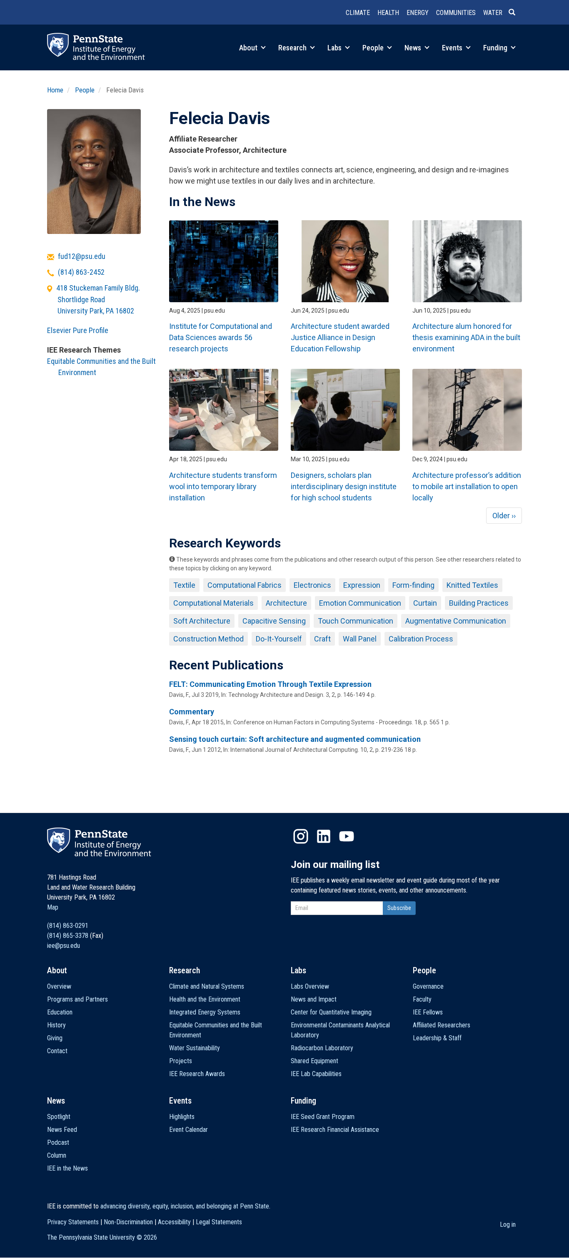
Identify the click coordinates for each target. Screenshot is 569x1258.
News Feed (62, 1130)
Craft (322, 638)
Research (293, 47)
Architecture (286, 603)
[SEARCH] (515, 13)
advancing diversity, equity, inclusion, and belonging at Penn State (184, 1206)
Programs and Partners (77, 999)
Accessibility (174, 1222)
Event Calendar (188, 1130)
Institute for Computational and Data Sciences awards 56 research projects (220, 337)
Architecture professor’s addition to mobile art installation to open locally (466, 486)
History (56, 1025)
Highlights (182, 1117)
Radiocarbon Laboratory (322, 1048)
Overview (59, 986)
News (413, 47)
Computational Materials (213, 603)
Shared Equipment (314, 1061)
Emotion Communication (360, 603)
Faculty (422, 999)
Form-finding (413, 585)
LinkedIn (323, 836)
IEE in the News (67, 1168)
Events (453, 47)
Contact (57, 1051)
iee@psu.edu (63, 946)
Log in (508, 1224)
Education (59, 1012)
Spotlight (58, 1117)
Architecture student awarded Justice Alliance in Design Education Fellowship (340, 337)
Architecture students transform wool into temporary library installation (223, 486)
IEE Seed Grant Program (322, 1117)
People (373, 47)
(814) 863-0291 (67, 926)
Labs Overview (310, 986)
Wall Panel (360, 638)
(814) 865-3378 (67, 936)
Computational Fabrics (244, 585)
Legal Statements (219, 1222)
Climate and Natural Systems (206, 986)
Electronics (312, 585)
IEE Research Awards (197, 1074)
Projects (180, 1061)
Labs (335, 47)
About (249, 47)
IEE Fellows (428, 1012)
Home (55, 90)
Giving (54, 1038)
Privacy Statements (73, 1222)
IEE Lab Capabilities (316, 1074)
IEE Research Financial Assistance (335, 1130)
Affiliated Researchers (441, 1025)
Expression (361, 585)
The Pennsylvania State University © (102, 1237)
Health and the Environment (204, 999)
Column (56, 1155)
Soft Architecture (201, 621)
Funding (496, 47)
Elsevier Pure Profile (77, 330)
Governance (428, 986)
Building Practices (479, 603)
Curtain (425, 603)
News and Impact (314, 999)
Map (52, 907)
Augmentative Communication (455, 621)
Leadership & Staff (437, 1038)
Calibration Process (421, 638)
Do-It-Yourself (279, 638)
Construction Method (208, 638)
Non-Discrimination (128, 1222)
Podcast (58, 1142)
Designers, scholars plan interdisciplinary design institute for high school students (344, 486)
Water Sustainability (194, 1048)
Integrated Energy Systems (204, 1012)
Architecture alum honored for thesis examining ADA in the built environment (466, 337)
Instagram (300, 836)
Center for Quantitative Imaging (331, 1012)
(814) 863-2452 (81, 272)
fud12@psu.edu (81, 256)
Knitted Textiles (472, 585)
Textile (184, 585)
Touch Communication (355, 621)
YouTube (346, 836)
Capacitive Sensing (274, 621)
